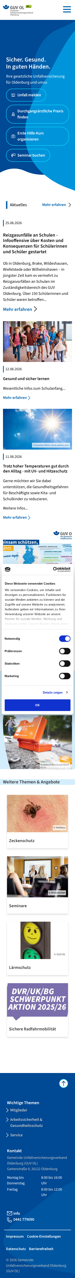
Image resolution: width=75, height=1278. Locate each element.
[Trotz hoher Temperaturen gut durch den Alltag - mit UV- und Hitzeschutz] (37, 429)
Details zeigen (53, 692)
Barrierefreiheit (41, 1248)
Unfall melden (29, 95)
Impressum (15, 1236)
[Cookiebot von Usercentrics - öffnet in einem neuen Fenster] (53, 569)
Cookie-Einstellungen (44, 1236)
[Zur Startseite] (18, 10)
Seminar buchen (31, 155)
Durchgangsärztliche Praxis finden (40, 114)
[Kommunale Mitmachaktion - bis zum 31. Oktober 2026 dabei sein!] (37, 548)
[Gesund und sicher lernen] (37, 341)
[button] (67, 9)
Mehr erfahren (54, 205)
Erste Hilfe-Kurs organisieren (30, 136)
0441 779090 (23, 1219)
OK (37, 705)
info (16, 1213)
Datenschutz (16, 1248)
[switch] (64, 651)
